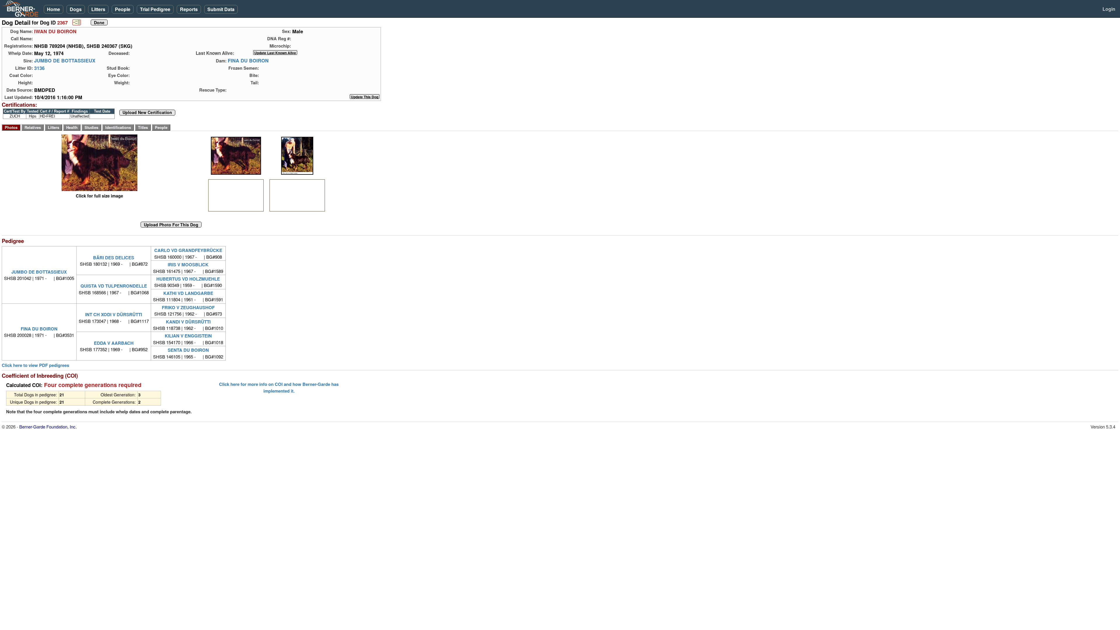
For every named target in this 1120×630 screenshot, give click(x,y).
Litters (98, 9)
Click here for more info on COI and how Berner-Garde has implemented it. (279, 387)
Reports (189, 9)
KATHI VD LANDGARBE (188, 293)
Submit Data (221, 9)
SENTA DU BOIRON (188, 350)
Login (1108, 9)
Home (53, 9)
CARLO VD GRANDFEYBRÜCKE (188, 250)
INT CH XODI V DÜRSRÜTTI (113, 314)
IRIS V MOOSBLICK (188, 264)
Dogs (76, 9)
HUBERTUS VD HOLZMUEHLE (188, 279)
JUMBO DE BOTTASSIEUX (64, 60)
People (122, 9)
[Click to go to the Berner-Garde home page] (21, 8)
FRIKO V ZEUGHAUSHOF (188, 307)
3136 (39, 67)
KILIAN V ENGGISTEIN (188, 335)
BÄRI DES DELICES (113, 257)
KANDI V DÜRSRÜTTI (188, 321)
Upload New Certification (147, 113)
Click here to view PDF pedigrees (35, 365)
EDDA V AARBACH (114, 343)
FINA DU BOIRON (248, 60)
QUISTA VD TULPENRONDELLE (113, 286)
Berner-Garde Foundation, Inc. (48, 427)
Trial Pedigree (155, 9)
